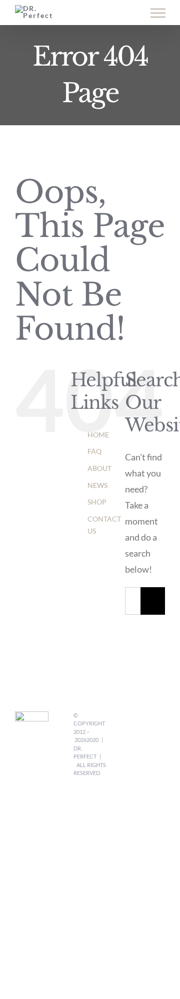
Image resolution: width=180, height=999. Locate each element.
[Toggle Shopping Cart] (92, 13)
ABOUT (100, 468)
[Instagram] (161, 720)
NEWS (98, 485)
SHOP (97, 501)
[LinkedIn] (135, 740)
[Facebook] (135, 720)
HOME (98, 434)
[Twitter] (147, 720)
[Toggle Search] (123, 13)
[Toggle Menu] (157, 13)
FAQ (95, 451)
